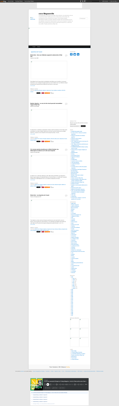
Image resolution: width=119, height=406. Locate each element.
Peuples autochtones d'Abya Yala (77, 182)
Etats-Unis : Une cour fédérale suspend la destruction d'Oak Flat (46, 55)
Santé (72, 223)
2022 (72, 293)
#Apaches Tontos (46, 230)
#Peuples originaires (42, 90)
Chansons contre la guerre (76, 138)
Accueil (34, 46)
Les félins (73, 165)
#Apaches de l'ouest (50, 90)
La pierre (73, 257)
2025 (72, 289)
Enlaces (72, 153)
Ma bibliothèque (74, 170)
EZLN (72, 264)
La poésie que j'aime (75, 245)
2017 (72, 301)
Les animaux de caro (75, 265)
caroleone (22, 371)
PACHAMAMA (73, 231)
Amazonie (73, 272)
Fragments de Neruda (75, 156)
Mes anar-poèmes (74, 207)
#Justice (31, 91)
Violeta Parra (73, 196)
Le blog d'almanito (74, 359)
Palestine (73, 226)
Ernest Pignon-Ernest (75, 155)
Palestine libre (74, 268)
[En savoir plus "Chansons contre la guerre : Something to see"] (84, 327)
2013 (72, 306)
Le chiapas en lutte (75, 238)
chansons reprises (74, 258)
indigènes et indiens (75, 216)
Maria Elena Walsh (74, 172)
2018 (72, 299)
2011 (72, 309)
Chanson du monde (75, 224)
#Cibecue (60, 229)
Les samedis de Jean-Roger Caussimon (78, 169)
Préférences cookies (99, 371)
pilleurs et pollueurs (75, 206)
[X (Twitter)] (82, 1)
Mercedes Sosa (74, 173)
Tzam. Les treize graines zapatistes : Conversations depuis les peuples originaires (78, 192)
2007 (72, 315)
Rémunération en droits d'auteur (71, 371)
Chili (72, 217)
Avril (73, 284)
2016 (72, 302)
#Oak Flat (63, 90)
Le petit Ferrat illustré (75, 163)
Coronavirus (73, 235)
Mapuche (73, 233)
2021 (72, 295)
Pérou (72, 211)
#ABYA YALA (37, 138)
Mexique (72, 209)
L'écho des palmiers (75, 162)
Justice (72, 266)
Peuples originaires (75, 204)
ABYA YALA (73, 203)
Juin (73, 281)
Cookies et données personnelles (89, 371)
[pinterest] (85, 1)
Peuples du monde (75, 183)
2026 (72, 277)
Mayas (72, 261)
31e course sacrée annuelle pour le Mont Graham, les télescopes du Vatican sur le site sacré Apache (44, 149)
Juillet (74, 279)
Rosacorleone (74, 356)
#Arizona (41, 138)
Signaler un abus (58, 371)
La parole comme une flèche (76, 161)
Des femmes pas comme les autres (78, 251)
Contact (38, 46)
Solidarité (73, 247)
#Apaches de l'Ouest (51, 184)
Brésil (72, 210)
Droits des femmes (74, 244)
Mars (73, 285)
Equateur (73, 254)
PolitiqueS (73, 269)
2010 (72, 310)
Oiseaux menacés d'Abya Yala (77, 177)
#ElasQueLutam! (74, 152)
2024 (72, 291)
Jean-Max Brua (74, 159)
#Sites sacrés (56, 138)
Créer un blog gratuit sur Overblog (38, 371)
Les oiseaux (73, 213)
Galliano (72, 158)
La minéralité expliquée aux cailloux (78, 353)
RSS (78, 54)
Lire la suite (32, 85)
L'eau (72, 252)
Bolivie (72, 255)
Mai (73, 282)
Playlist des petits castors (76, 187)
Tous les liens (74, 357)
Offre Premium (80, 371)
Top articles (48, 371)
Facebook (71, 54)
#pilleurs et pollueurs (57, 90)
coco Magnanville (46, 13)
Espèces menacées (75, 237)
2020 (72, 296)
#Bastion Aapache (58, 184)
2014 (72, 305)
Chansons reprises (74, 139)
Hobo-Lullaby (73, 350)
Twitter (74, 54)
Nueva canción (74, 176)
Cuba (72, 259)
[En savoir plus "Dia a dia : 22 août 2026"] (74, 327)
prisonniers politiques (75, 227)
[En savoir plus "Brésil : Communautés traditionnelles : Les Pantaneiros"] (84, 337)
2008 (72, 313)
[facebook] (80, 1)
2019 (72, 298)
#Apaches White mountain (37, 230)
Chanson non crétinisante (76, 250)
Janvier (74, 288)
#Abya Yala (37, 90)
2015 (72, 303)
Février (74, 286)
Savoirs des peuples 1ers (76, 214)
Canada (72, 228)
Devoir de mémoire (75, 230)
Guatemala (73, 240)
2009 (72, 312)
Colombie (73, 219)
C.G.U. (63, 371)
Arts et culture (74, 241)
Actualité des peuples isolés (76, 131)
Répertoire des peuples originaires (78, 189)
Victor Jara (73, 194)
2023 (72, 292)
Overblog (68, 367)
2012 (72, 308)
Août (73, 278)
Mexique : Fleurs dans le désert (77, 175)
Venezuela (73, 248)
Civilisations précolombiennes (77, 262)
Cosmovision (73, 234)
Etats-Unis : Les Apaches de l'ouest (39, 195)
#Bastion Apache (33, 140)
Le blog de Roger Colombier (76, 352)
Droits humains (74, 221)
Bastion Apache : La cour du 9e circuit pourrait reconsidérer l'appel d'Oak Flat (46, 104)
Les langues (73, 271)
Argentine (73, 220)
